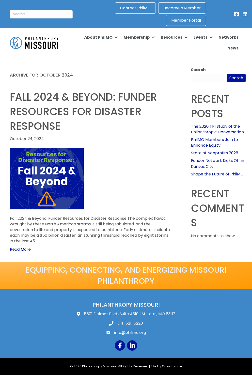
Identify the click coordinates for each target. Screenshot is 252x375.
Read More (20, 249)
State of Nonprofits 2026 (214, 153)
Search (198, 70)
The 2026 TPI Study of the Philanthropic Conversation (217, 129)
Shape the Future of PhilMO (217, 174)
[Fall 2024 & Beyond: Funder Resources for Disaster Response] (47, 178)
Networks (228, 37)
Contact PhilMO (135, 8)
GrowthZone (172, 366)
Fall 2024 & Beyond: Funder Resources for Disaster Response (83, 111)
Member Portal (186, 20)
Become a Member (182, 8)
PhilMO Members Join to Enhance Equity (214, 142)
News (232, 48)
